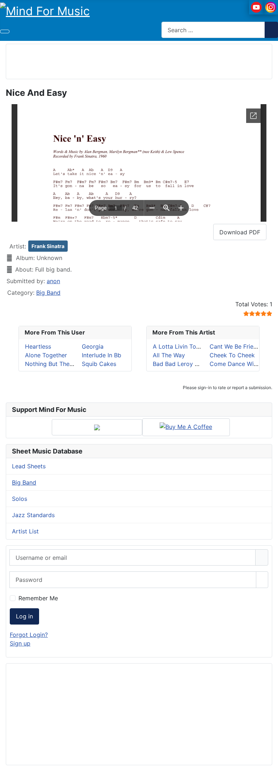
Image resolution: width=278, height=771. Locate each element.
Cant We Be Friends (236, 346)
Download (239, 232)
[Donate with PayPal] (97, 427)
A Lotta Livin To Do (179, 346)
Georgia (93, 346)
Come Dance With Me (239, 363)
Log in (24, 616)
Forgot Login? (29, 634)
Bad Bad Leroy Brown (182, 363)
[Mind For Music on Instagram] (270, 6)
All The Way (169, 355)
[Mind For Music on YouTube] (256, 6)
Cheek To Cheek (232, 355)
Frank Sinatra (47, 246)
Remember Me (38, 598)
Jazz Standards (33, 515)
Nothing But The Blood (56, 363)
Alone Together (46, 355)
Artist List (25, 531)
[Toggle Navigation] (4, 31)
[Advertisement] (139, 60)
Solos (19, 498)
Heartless (38, 346)
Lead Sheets (29, 466)
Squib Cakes (99, 363)
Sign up (20, 643)
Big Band (48, 292)
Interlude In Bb (101, 355)
